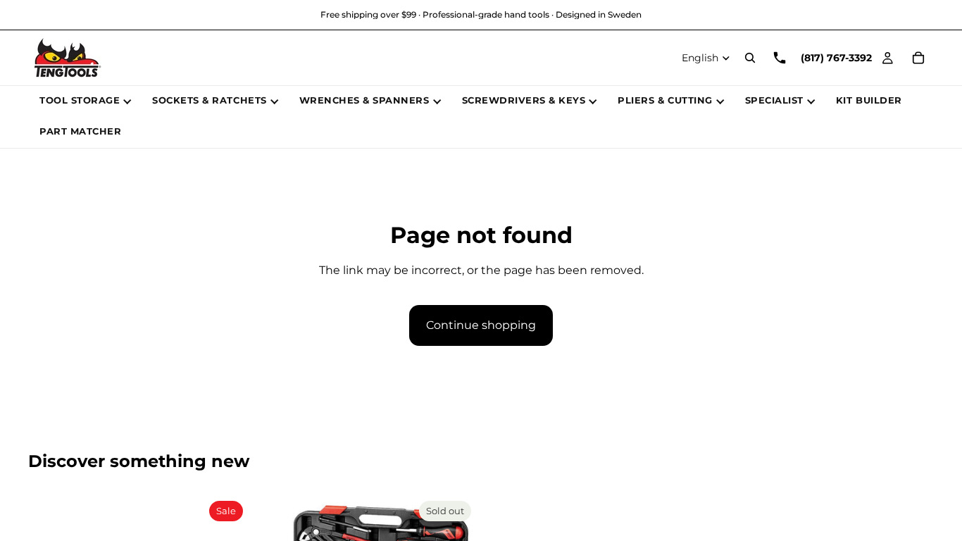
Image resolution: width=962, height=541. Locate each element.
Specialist (774, 100)
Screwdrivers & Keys (524, 100)
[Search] (750, 57)
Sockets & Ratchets (209, 100)
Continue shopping (481, 325)
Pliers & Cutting (665, 100)
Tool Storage (79, 100)
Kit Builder (869, 100)
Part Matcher (80, 131)
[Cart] (918, 57)
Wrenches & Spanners (364, 100)
